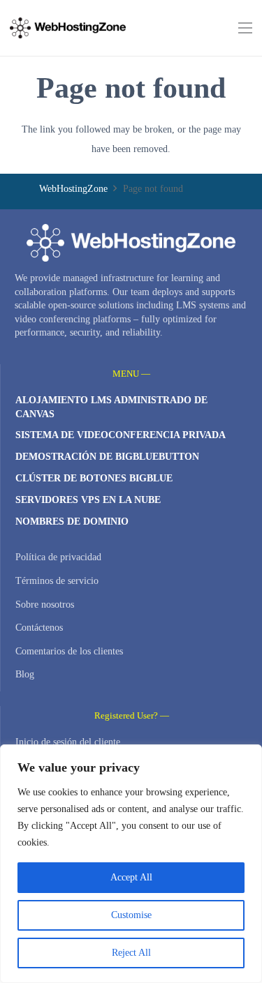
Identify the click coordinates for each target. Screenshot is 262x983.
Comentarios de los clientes (69, 651)
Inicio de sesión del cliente (67, 742)
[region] (131, 863)
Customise (131, 915)
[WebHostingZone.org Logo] (68, 27)
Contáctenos (39, 627)
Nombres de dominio (72, 521)
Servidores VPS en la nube (88, 500)
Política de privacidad (58, 557)
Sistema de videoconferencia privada (120, 435)
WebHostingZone (73, 188)
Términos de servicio (57, 581)
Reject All (131, 952)
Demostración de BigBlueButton (107, 456)
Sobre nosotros (44, 604)
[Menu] (245, 27)
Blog (24, 674)
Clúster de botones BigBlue (94, 478)
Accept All (131, 877)
